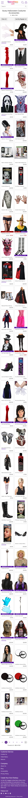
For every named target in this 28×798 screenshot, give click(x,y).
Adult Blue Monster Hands (7, 615)
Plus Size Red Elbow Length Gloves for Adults (6, 424)
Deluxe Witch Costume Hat (20, 41)
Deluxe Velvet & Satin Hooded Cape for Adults (6, 400)
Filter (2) (4, 19)
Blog (2, 768)
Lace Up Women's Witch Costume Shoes (6, 376)
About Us (3, 766)
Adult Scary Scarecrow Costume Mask (6, 639)
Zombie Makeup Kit (5, 186)
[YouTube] (5, 793)
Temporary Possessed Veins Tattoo (6, 543)
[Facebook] (1, 793)
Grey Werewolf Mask (19, 114)
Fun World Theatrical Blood (19, 186)
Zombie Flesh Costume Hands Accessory (20, 209)
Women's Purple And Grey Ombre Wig (20, 592)
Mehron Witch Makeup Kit (20, 162)
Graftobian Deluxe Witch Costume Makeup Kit (6, 735)
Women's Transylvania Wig (6, 138)
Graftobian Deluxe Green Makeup (20, 735)
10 (22, 742)
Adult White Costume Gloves (6, 41)
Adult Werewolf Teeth (19, 138)
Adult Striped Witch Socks (20, 257)
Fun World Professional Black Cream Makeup (20, 376)
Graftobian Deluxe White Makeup (20, 664)
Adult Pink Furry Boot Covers (19, 329)
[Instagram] (3, 793)
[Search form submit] (25, 6)
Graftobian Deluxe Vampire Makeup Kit (19, 711)
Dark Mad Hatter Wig (5, 353)
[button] (26, 2)
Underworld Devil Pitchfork (5, 568)
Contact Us (4, 754)
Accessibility (4, 771)
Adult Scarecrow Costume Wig (20, 568)
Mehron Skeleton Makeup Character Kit (6, 162)
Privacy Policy (5, 773)
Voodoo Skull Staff (19, 615)
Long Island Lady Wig (20, 496)
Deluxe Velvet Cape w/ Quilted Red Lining (20, 305)
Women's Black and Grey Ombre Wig (6, 664)
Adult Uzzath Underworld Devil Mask (6, 257)
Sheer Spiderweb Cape (6, 472)
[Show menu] (2, 2)
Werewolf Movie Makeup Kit (6, 305)
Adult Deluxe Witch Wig (6, 592)
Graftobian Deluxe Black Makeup (6, 688)
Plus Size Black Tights (19, 353)
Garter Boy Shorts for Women (5, 233)
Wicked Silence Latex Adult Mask (19, 90)
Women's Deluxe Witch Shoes (20, 543)
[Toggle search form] (22, 2)
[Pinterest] (10, 793)
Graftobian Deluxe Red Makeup (20, 688)
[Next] (25, 742)
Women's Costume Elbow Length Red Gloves (6, 90)
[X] (8, 793)
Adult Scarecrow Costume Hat (20, 233)
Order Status (4, 757)
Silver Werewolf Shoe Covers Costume (6, 447)
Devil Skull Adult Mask (20, 447)
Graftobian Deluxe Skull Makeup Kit (6, 711)
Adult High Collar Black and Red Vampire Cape (6, 329)
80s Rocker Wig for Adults (20, 424)
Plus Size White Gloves (20, 400)
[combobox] (12, 6)
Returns (3, 759)
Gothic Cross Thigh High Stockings (6, 496)
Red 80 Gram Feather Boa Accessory (6, 66)
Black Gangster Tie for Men (20, 66)
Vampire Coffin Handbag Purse (6, 209)
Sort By (20, 19)
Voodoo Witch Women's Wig (20, 639)
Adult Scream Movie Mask (6, 114)
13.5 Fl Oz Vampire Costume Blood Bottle (19, 472)
